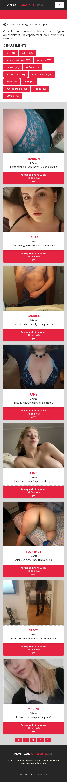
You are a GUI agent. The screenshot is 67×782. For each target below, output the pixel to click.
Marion (33, 159)
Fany (33, 394)
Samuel (33, 316)
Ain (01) (11, 53)
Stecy (33, 630)
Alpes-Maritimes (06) (18, 60)
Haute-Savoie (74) (42, 74)
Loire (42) (29, 81)
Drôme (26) (32, 67)
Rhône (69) (40, 88)
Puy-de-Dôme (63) (17, 88)
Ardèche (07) (44, 60)
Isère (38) (12, 81)
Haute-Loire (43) (16, 74)
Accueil (11, 24)
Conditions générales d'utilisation (33, 760)
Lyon (33, 181)
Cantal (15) (13, 67)
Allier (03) (27, 53)
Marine (34, 709)
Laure (33, 237)
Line (33, 473)
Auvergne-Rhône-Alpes (33, 174)
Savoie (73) (13, 95)
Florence (33, 552)
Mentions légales (33, 763)
